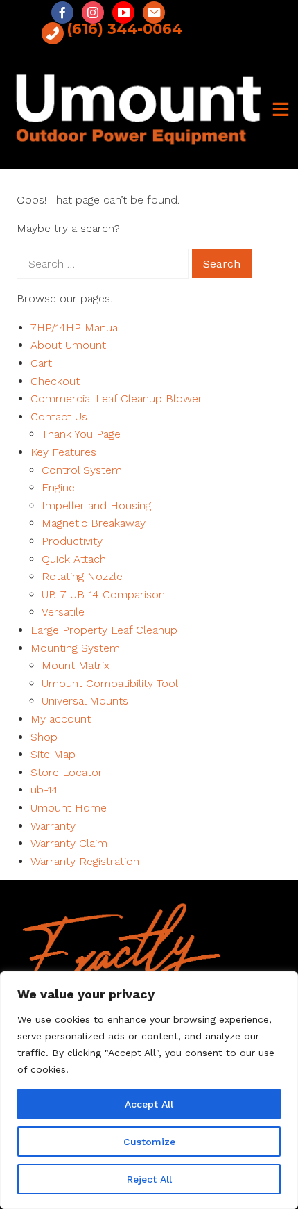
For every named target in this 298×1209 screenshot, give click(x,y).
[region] (149, 1090)
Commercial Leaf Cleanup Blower (116, 398)
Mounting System (75, 648)
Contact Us (58, 416)
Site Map (53, 754)
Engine (58, 487)
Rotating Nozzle (82, 576)
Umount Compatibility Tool (110, 683)
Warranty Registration (84, 861)
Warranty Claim (68, 843)
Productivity (72, 541)
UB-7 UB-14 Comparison (103, 594)
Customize (149, 1141)
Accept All (149, 1104)
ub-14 (44, 789)
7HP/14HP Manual (75, 327)
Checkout (55, 381)
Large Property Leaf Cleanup (103, 629)
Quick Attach (74, 559)
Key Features (63, 452)
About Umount (68, 345)
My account (60, 718)
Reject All (149, 1179)
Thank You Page (81, 434)
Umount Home (68, 807)
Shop (44, 736)
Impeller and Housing (96, 505)
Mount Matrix (75, 665)
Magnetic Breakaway (94, 522)
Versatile (63, 611)
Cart (41, 363)
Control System (82, 470)
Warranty (53, 825)
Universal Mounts (85, 700)
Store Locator (66, 772)
